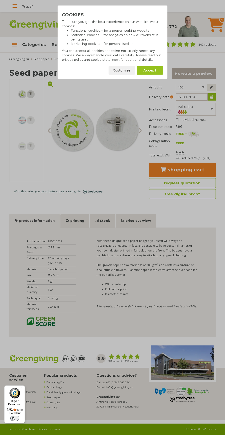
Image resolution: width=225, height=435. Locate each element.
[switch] (14, 418)
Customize (122, 70)
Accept (149, 70)
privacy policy (72, 60)
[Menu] (22, 388)
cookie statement (105, 60)
